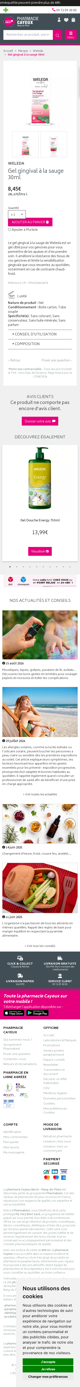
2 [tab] (16, 567)
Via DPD (20, 982)
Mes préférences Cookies (55, 1111)
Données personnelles (59, 1099)
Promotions (51, 1046)
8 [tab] (56, 567)
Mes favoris (11, 1148)
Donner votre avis (38, 421)
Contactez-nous (14, 1060)
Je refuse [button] (48, 1369)
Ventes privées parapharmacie (53, 1053)
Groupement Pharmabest (12, 1047)
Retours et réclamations (20, 1065)
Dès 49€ (60, 966)
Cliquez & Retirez (20, 965)
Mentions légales (55, 1094)
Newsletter (50, 1065)
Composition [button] (27, 344)
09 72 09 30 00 (60, 982)
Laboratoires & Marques (59, 1041)
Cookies (49, 1104)
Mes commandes (15, 1138)
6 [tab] (43, 567)
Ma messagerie (13, 1153)
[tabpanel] (40, 503)
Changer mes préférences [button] (48, 1376)
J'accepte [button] (48, 1362)
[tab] (40, 334)
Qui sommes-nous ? (17, 1040)
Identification (12, 1132)
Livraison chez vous (57, 1142)
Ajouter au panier (29, 222)
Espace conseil (54, 1060)
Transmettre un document (54, 1072)
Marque (23, 51)
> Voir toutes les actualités (40, 794)
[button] (17, 214)
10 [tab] (70, 567)
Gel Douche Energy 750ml (40, 520)
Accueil (8, 51)
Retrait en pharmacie (57, 1137)
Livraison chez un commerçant (55, 1149)
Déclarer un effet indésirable (55, 1082)
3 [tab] (23, 567)
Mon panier (11, 1143)
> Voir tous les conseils (40, 946)
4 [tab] (30, 567)
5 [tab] (36, 567)
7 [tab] (50, 567)
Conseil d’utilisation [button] (36, 335)
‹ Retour (14, 360)
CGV (46, 1089)
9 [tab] (63, 567)
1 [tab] (10, 567)
